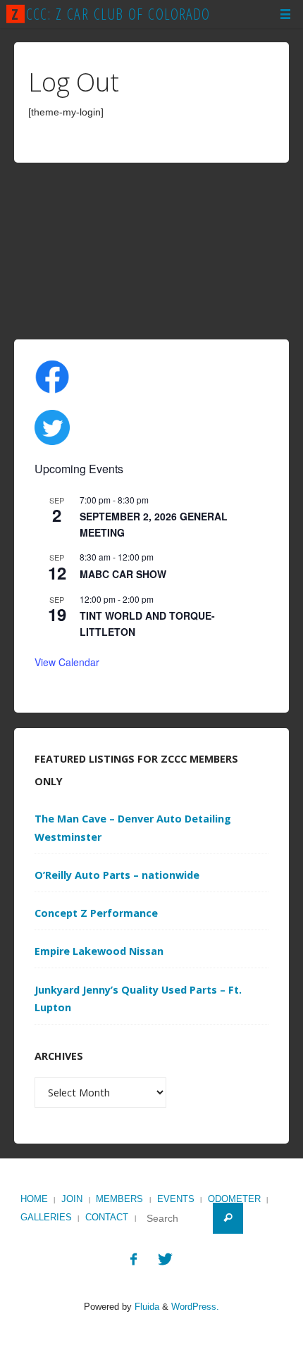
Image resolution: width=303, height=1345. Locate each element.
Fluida (145, 1306)
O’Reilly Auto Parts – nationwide (117, 875)
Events (175, 1199)
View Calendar (67, 662)
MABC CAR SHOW (123, 574)
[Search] (228, 1218)
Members (119, 1199)
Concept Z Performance (96, 913)
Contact (106, 1217)
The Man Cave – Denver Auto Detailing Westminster (133, 828)
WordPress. (195, 1306)
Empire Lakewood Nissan (99, 951)
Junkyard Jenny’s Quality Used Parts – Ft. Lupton (138, 999)
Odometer (234, 1199)
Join (71, 1199)
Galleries (46, 1217)
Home (34, 1199)
